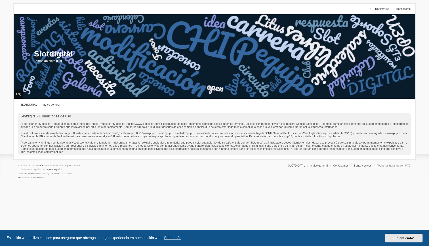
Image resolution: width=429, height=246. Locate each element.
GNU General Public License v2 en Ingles (291, 133)
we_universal (31, 173)
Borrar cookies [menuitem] (363, 165)
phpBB (39, 165)
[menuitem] (24, 177)
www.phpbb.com (397, 133)
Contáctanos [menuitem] (341, 165)
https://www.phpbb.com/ (327, 136)
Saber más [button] (172, 238)
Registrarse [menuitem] (382, 8)
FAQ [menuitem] (18, 94)
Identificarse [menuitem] (403, 8)
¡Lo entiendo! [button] (403, 238)
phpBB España (54, 169)
